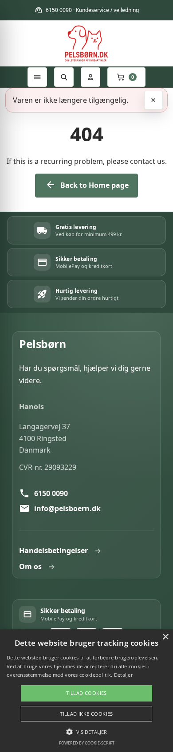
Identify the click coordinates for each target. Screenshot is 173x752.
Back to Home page (87, 184)
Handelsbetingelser (53, 550)
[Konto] (90, 77)
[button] (86, 731)
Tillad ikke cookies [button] (86, 713)
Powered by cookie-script (86, 743)
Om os (30, 566)
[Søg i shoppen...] (64, 77)
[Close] (153, 100)
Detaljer (123, 674)
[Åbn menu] (37, 77)
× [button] (165, 637)
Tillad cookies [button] (86, 693)
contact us (147, 161)
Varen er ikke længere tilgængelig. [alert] (70, 100)
